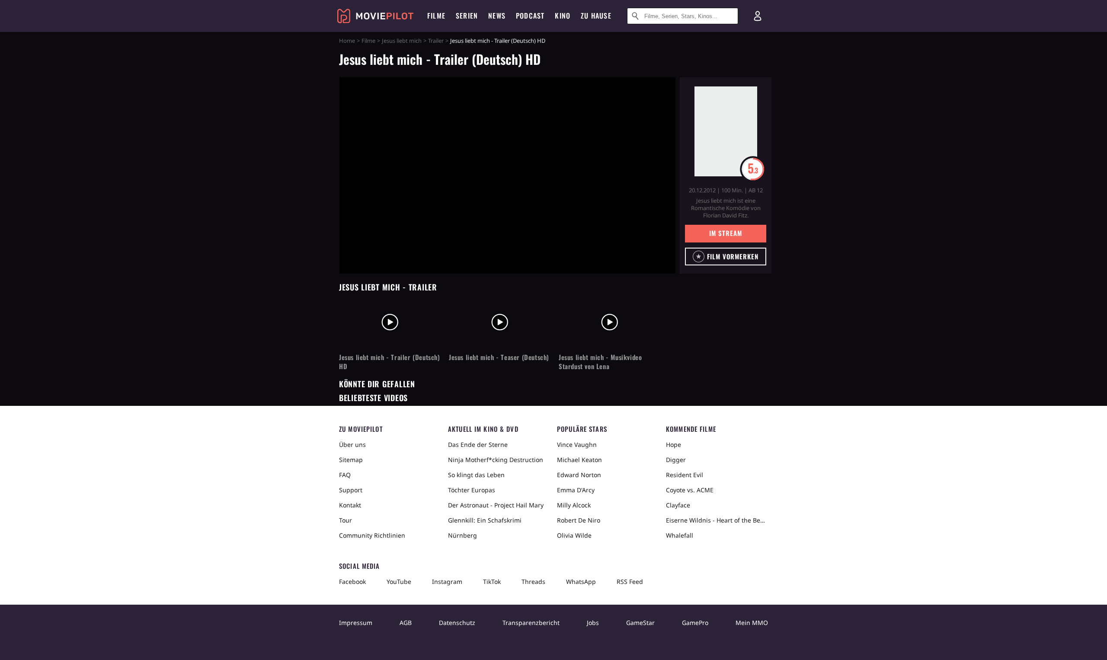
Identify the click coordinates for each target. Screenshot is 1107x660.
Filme (368, 41)
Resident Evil (684, 475)
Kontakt (350, 505)
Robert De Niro (578, 520)
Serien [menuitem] (467, 15)
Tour (345, 520)
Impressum (355, 623)
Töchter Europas (471, 490)
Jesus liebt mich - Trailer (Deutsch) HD (389, 362)
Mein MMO (752, 623)
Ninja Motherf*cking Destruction (495, 460)
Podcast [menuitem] (530, 15)
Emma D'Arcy (576, 490)
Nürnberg (462, 535)
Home (347, 41)
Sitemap (351, 460)
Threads (533, 581)
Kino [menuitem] (562, 15)
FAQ (345, 475)
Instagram (447, 581)
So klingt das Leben (476, 475)
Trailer (436, 41)
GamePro (695, 623)
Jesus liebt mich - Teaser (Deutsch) (499, 357)
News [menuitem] (497, 15)
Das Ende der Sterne (478, 444)
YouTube (399, 581)
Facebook (352, 581)
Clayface (678, 505)
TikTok (492, 581)
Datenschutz (457, 623)
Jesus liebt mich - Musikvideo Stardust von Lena (600, 362)
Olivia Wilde (574, 535)
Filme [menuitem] (436, 15)
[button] (725, 256)
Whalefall (679, 535)
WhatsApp (581, 581)
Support (350, 490)
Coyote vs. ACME (689, 490)
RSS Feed (630, 581)
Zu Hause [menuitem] (596, 15)
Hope (673, 444)
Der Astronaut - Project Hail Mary (496, 505)
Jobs (593, 623)
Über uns (352, 444)
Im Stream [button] (725, 233)
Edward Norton (579, 475)
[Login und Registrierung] (757, 16)
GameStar (640, 623)
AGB (406, 623)
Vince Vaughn (577, 444)
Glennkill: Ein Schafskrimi (485, 520)
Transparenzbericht (531, 623)
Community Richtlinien (372, 535)
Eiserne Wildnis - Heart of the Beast (717, 520)
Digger (676, 460)
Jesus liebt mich (402, 41)
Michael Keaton (579, 460)
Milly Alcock (574, 505)
